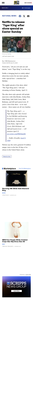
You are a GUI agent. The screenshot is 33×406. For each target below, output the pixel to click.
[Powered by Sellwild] (28, 274)
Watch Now (27, 2)
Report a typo (7, 156)
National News (9, 16)
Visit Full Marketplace (25, 168)
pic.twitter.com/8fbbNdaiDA (16, 134)
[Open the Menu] (3, 2)
